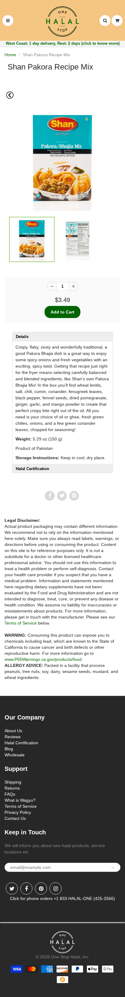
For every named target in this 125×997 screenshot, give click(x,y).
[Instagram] (55, 888)
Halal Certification (21, 742)
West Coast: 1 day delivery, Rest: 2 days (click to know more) (63, 43)
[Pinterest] (41, 888)
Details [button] (22, 336)
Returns (12, 788)
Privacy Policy (18, 812)
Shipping (13, 782)
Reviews (13, 736)
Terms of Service (21, 623)
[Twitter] (12, 888)
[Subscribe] (113, 867)
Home (10, 54)
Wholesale (15, 754)
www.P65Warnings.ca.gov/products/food (43, 659)
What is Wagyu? (20, 800)
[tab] (62, 336)
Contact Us (15, 818)
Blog (9, 748)
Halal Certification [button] (32, 468)
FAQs (10, 794)
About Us (13, 730)
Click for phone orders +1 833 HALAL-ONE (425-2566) (62, 898)
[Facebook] (26, 888)
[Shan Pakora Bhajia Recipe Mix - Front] (62, 159)
